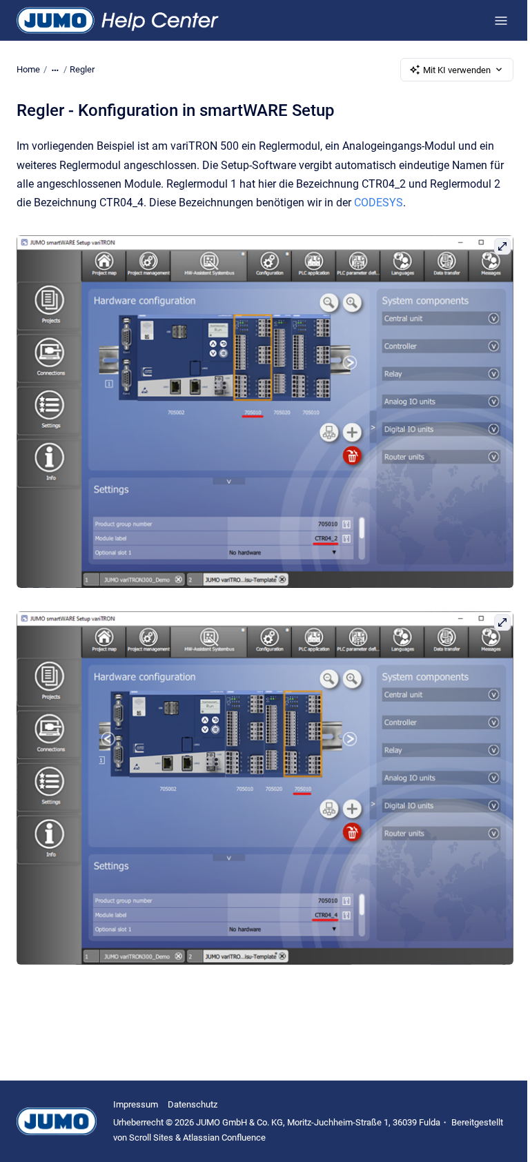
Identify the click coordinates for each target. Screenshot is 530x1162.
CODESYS (378, 202)
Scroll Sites (151, 1137)
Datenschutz (192, 1104)
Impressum (135, 1104)
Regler (82, 69)
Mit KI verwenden (457, 70)
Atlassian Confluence (224, 1137)
